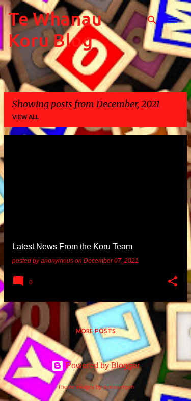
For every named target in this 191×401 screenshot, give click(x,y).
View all (25, 117)
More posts (96, 331)
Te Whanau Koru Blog (55, 29)
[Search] (152, 20)
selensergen (118, 387)
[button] (173, 282)
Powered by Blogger (102, 365)
